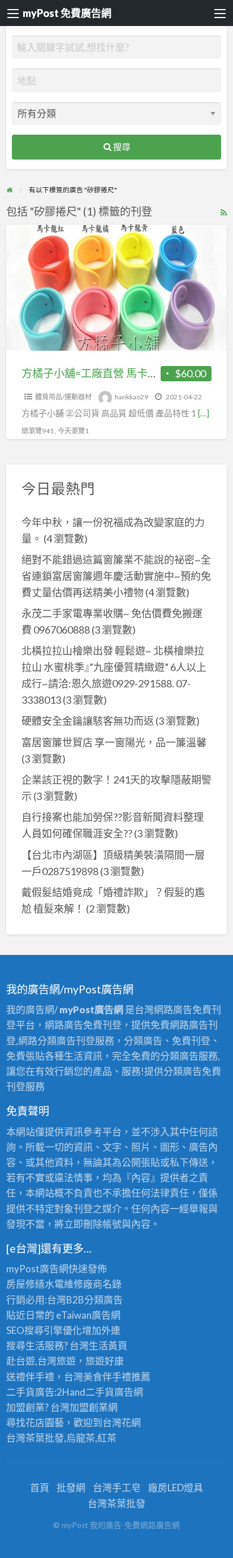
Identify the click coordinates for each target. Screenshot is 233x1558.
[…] (203, 413)
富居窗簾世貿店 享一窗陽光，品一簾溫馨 (113, 742)
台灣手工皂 (117, 1488)
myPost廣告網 (37, 1269)
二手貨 (99, 1392)
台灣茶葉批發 (35, 1438)
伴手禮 (116, 1377)
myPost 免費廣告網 (67, 13)
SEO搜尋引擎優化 (44, 1330)
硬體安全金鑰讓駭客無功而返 (87, 721)
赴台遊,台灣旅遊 (41, 1361)
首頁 (39, 1488)
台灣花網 (121, 1422)
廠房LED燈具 (175, 1488)
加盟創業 (89, 1407)
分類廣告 (103, 1300)
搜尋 (120, 146)
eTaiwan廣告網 (88, 1315)
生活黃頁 (108, 1346)
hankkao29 (131, 397)
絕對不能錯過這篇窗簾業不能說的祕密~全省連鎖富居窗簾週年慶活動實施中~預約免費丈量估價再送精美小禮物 (116, 576)
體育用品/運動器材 (63, 397)
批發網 (71, 1488)
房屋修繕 (25, 1284)
